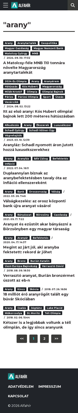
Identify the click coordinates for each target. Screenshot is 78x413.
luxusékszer (62, 125)
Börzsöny (42, 214)
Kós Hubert (30, 86)
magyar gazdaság (17, 48)
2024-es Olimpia (16, 81)
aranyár (22, 237)
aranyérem (51, 81)
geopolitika (49, 43)
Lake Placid (54, 307)
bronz (21, 260)
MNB (35, 53)
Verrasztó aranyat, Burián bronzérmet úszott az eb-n (39, 278)
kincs (21, 289)
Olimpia (32, 91)
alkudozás (12, 125)
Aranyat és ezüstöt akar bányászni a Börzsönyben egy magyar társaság (37, 226)
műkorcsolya (13, 313)
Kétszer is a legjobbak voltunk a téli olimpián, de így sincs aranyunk (37, 325)
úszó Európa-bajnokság (21, 266)
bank (20, 191)
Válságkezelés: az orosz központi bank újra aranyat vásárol (34, 203)
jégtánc (36, 307)
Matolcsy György (16, 53)
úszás (59, 96)
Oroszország (38, 191)
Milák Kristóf (13, 91)
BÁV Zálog (41, 158)
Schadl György (14, 130)
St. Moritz (33, 313)
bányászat (24, 214)
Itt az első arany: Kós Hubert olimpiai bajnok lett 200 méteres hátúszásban (38, 113)
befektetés (60, 158)
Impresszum (49, 387)
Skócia (34, 289)
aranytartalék (26, 43)
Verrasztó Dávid (53, 266)
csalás (21, 307)
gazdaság (60, 214)
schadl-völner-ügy (41, 130)
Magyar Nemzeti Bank (48, 48)
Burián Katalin (40, 260)
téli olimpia (53, 313)
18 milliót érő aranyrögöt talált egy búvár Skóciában (35, 296)
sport (47, 96)
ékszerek (42, 125)
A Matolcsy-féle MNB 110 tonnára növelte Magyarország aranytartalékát (34, 68)
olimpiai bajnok (52, 91)
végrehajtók (13, 135)
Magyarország (52, 86)
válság (55, 191)
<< (22, 339)
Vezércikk (11, 102)
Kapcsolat (18, 396)
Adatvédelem (21, 387)
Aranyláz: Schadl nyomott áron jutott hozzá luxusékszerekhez (38, 147)
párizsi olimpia (28, 96)
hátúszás (11, 86)
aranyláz (23, 158)
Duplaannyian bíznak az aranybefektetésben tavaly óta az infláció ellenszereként (35, 178)
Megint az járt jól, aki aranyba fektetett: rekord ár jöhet (31, 249)
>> (56, 339)
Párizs (9, 96)
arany (9, 43)
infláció (10, 163)
